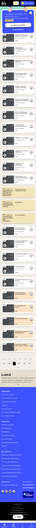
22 (19, 363)
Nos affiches (27, 482)
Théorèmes (5, 432)
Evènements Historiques (10, 442)
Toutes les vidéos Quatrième (11, 455)
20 (9, 363)
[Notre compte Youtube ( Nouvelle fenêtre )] (10, 491)
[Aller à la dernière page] (18, 367)
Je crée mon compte (18, 25)
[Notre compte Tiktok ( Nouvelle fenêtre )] (2, 491)
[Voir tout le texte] (18, 384)
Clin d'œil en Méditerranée (10, 412)
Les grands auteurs (8, 435)
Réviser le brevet (7, 424)
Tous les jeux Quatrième (9, 462)
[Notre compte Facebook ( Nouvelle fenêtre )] (14, 491)
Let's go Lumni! (6, 409)
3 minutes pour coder (8, 401)
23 (24, 363)
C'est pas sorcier (7, 394)
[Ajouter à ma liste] (31, 35)
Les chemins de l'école (9, 398)
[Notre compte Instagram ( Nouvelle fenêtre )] (6, 491)
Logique (4, 405)
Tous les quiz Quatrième (9, 458)
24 (29, 363)
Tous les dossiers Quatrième (11, 472)
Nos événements (29, 488)
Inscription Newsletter (9, 485)
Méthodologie (6, 428)
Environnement (6, 439)
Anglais (4, 446)
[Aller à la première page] (3, 359)
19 (4, 363)
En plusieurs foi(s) (7, 416)
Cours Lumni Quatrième (9, 476)
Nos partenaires (28, 485)
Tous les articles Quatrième (11, 465)
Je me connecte (18, 29)
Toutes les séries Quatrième (11, 469)
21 (14, 363)
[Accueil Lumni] (3, 3)
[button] (4, 525)
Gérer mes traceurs (18, 508)
